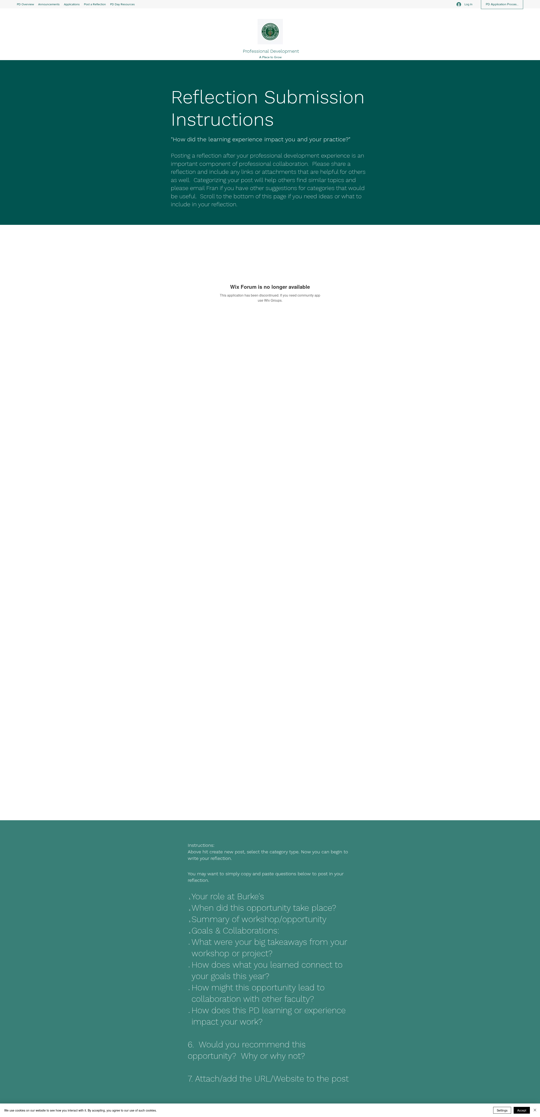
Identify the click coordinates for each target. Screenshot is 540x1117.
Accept (521, 1110)
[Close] (534, 1110)
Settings (502, 1110)
